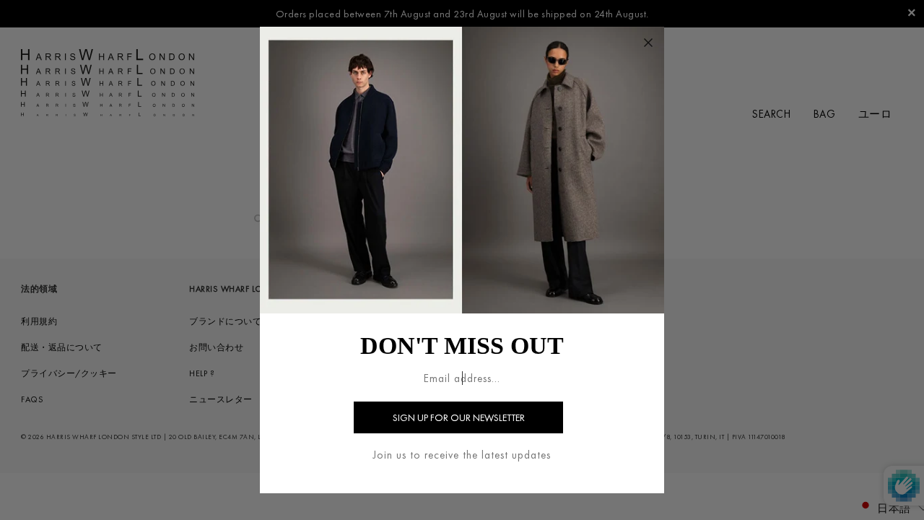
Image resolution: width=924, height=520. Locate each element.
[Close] (648, 42)
